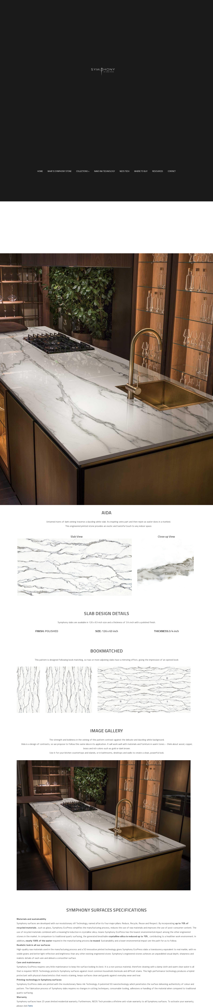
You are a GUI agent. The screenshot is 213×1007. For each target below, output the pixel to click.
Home (40, 171)
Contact (172, 171)
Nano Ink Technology (104, 171)
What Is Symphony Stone (59, 171)
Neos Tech (124, 171)
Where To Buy (141, 171)
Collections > (82, 171)
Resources (157, 171)
